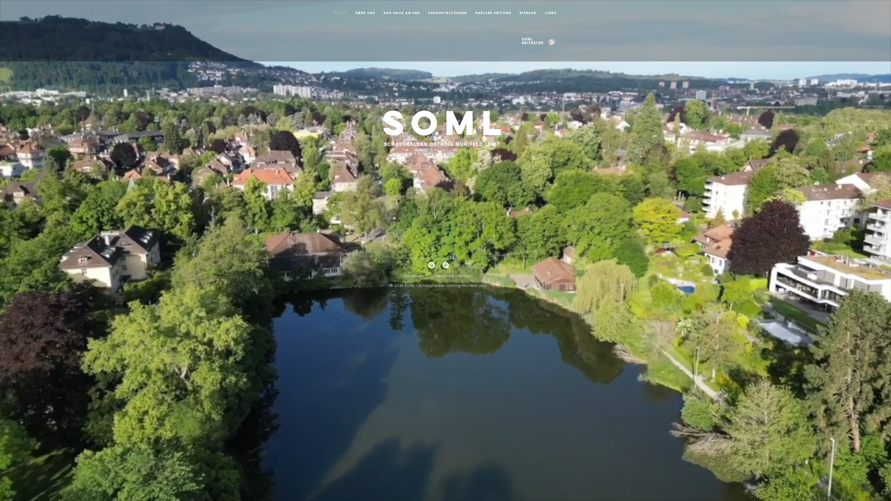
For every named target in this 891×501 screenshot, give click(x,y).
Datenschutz (442, 275)
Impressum (414, 275)
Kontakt (465, 275)
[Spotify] (431, 265)
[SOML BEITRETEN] (551, 42)
